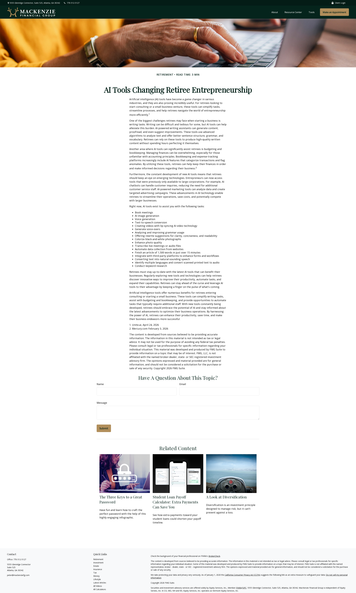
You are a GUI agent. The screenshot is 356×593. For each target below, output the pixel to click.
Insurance (97, 569)
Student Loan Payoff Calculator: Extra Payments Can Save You (175, 501)
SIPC (244, 587)
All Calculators (99, 589)
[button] (274, 12)
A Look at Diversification (226, 496)
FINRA (239, 587)
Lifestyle (97, 579)
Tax (95, 572)
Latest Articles (99, 582)
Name (100, 384)
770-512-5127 (73, 3)
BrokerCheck (214, 556)
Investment (98, 562)
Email (182, 384)
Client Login (340, 3)
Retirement (98, 559)
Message (102, 402)
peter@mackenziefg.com (18, 575)
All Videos (97, 586)
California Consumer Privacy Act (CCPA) (242, 575)
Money (96, 576)
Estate (96, 566)
